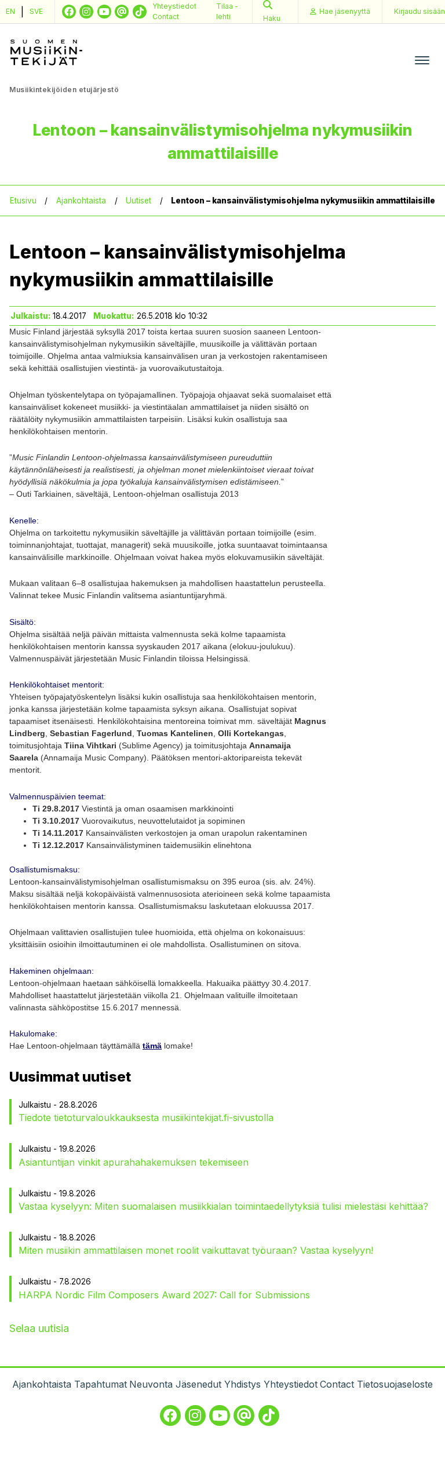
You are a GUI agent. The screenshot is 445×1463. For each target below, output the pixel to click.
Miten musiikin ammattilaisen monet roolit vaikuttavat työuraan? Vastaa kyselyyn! (196, 1250)
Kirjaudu (419, 11)
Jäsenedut (198, 1384)
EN (10, 11)
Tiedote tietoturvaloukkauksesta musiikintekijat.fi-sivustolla (146, 1117)
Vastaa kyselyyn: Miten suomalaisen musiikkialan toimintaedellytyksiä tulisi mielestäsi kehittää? (223, 1206)
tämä (152, 1045)
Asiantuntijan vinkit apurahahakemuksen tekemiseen (134, 1162)
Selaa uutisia (39, 1328)
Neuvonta (151, 1384)
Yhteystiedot (174, 6)
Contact (165, 16)
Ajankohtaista (81, 200)
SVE (36, 11)
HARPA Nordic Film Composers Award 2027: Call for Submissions (164, 1295)
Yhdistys (242, 1384)
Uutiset (138, 200)
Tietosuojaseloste (395, 1384)
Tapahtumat (100, 1384)
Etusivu (23, 200)
